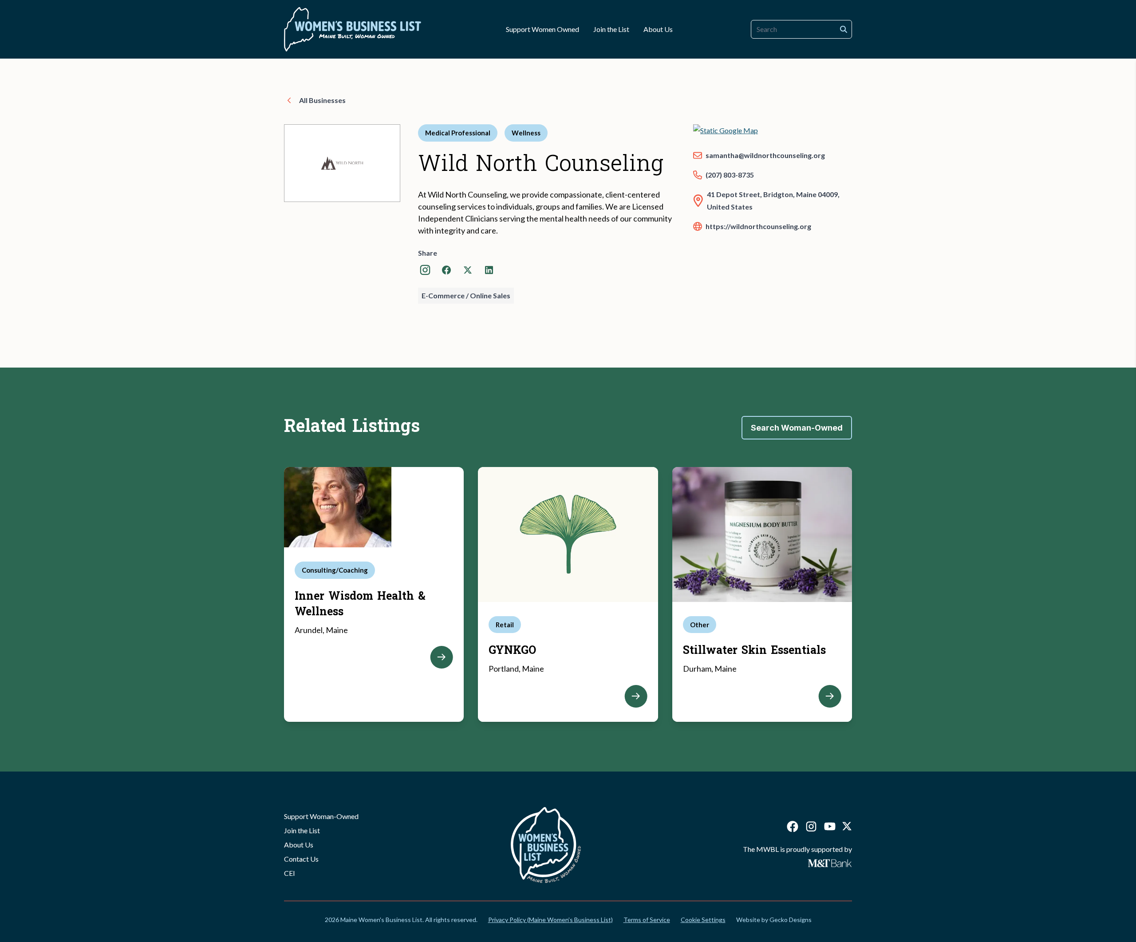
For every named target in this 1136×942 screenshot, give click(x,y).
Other (699, 625)
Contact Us (301, 859)
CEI (289, 873)
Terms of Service (646, 919)
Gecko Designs (790, 919)
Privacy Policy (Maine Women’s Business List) (550, 919)
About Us (298, 844)
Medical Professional (457, 133)
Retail (505, 625)
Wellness (526, 133)
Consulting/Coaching (335, 570)
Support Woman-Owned (321, 816)
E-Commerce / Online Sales (466, 295)
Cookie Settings (703, 919)
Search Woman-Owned (797, 427)
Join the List (302, 830)
